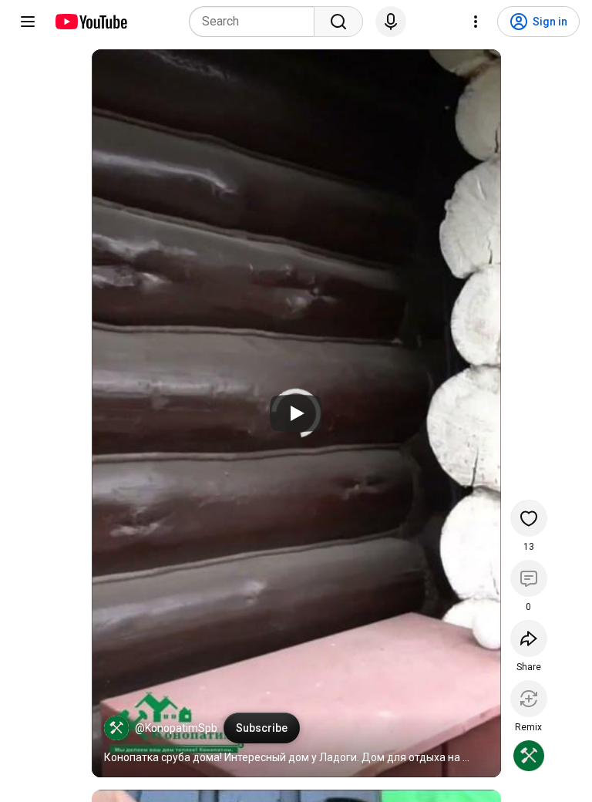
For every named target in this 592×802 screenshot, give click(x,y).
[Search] (338, 21)
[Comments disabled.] (528, 578)
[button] (116, 728)
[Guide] (27, 21)
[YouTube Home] (90, 21)
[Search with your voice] (390, 21)
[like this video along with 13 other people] (528, 518)
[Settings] (475, 21)
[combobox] (256, 21)
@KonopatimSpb (176, 728)
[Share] (528, 638)
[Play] (296, 413)
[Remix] (528, 698)
